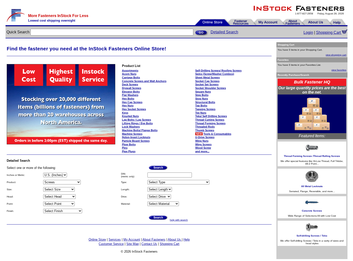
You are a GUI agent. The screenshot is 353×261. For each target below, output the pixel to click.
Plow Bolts (129, 144)
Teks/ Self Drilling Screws (211, 116)
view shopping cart (336, 54)
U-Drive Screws (204, 137)
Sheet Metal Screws (207, 77)
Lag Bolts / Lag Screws (136, 119)
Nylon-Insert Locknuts (136, 137)
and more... (202, 151)
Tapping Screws (205, 109)
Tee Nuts (200, 112)
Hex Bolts (128, 98)
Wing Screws (203, 144)
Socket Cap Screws (207, 81)
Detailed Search (224, 32)
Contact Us (149, 244)
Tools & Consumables (217, 133)
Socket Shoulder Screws (210, 88)
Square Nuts (203, 91)
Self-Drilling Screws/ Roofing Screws (218, 70)
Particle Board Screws (136, 140)
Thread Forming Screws (210, 123)
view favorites (338, 70)
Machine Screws (132, 133)
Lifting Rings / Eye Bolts (137, 123)
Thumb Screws (204, 130)
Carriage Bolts (131, 77)
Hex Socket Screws (134, 109)
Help (186, 239)
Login (308, 32)
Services (115, 239)
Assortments (130, 70)
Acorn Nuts (129, 73)
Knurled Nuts (130, 116)
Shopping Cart (329, 32)
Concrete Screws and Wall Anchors (144, 81)
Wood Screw (203, 147)
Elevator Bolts (131, 91)
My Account (131, 239)
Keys (125, 112)
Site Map (132, 244)
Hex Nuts (128, 105)
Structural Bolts (205, 102)
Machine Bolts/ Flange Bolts (140, 130)
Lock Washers (131, 126)
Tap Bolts (201, 105)
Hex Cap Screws (132, 102)
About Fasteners (153, 239)
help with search (179, 220)
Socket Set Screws (207, 84)
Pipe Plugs (128, 151)
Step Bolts (201, 95)
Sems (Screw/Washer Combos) (214, 73)
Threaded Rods (205, 126)
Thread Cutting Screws (209, 119)
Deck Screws (130, 84)
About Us (175, 239)
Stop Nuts (201, 98)
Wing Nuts (201, 140)
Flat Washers (130, 95)
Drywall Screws (131, 88)
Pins (125, 147)
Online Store (97, 239)
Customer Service (111, 244)
